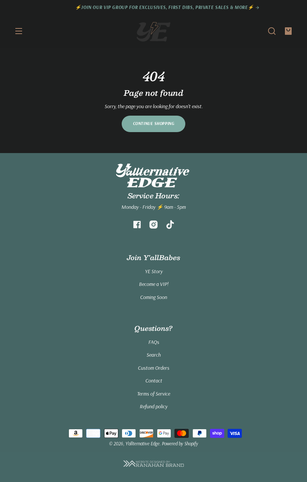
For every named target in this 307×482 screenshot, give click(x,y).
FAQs (153, 342)
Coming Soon (153, 297)
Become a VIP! (153, 284)
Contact (153, 380)
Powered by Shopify (180, 443)
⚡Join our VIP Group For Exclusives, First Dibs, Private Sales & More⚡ (154, 7)
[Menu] (18, 31)
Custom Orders (153, 367)
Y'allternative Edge (142, 443)
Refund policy (153, 406)
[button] (272, 31)
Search (153, 354)
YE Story (153, 271)
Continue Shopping (153, 123)
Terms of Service (153, 393)
